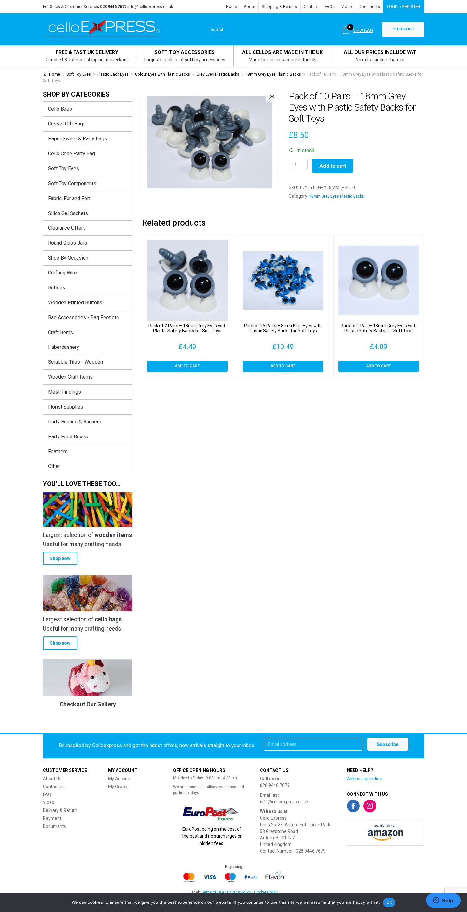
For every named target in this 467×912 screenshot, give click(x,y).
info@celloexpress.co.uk (150, 6)
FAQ (47, 794)
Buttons (56, 288)
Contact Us (54, 786)
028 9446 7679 (275, 785)
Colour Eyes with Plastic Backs (162, 74)
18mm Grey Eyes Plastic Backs (273, 74)
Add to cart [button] (187, 366)
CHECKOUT (403, 29)
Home (231, 6)
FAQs (330, 6)
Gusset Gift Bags (67, 124)
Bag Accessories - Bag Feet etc (83, 317)
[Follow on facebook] (353, 806)
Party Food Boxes (68, 437)
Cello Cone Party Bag (71, 154)
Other (54, 466)
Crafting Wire (62, 273)
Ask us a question (364, 778)
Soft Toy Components (72, 183)
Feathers (58, 452)
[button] (271, 96)
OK (389, 902)
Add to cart (332, 165)
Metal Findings (64, 392)
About (249, 6)
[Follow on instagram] (369, 806)
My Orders (118, 786)
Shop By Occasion (68, 258)
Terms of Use (212, 892)
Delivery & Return (60, 810)
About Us (52, 778)
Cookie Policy (266, 892)
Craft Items (60, 332)
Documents (369, 6)
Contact (311, 6)
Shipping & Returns (279, 6)
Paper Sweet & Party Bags (77, 139)
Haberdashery (63, 347)
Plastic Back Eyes (113, 74)
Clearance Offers (67, 228)
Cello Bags (60, 109)
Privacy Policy (239, 892)
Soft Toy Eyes (78, 74)
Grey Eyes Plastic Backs (217, 74)
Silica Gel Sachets (68, 213)
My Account (120, 778)
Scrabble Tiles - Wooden (75, 362)
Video (346, 6)
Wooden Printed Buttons (75, 303)
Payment (52, 818)
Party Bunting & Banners (74, 422)
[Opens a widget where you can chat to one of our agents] (443, 901)
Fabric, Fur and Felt (69, 198)
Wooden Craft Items (70, 377)
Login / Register (403, 6)
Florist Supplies (65, 407)
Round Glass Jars (67, 243)
